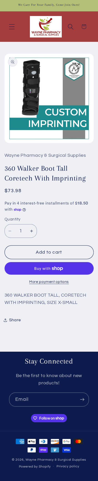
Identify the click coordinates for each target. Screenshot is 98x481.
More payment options (49, 282)
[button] (11, 26)
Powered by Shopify (35, 466)
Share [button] (15, 320)
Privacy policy (68, 466)
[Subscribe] (82, 400)
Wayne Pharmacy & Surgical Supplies (56, 459)
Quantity (13, 219)
